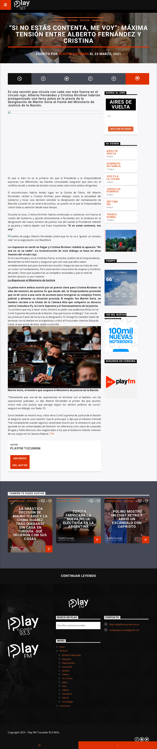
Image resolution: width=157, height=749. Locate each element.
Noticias (72, 20)
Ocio (64, 686)
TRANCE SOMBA (112, 215)
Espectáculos (16, 501)
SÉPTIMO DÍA (112, 203)
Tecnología (67, 701)
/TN (51, 433)
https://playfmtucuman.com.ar (124, 624)
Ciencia (65, 697)
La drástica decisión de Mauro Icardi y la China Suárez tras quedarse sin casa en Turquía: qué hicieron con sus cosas (30, 524)
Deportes (66, 659)
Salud (64, 682)
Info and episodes (120, 129)
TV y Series (67, 678)
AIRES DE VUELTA (112, 152)
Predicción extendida (121, 303)
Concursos (64, 705)
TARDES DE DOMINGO (114, 190)
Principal (97, 20)
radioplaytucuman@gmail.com (124, 630)
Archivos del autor (20, 462)
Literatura (66, 693)
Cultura (65, 690)
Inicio (62, 646)
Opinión (65, 670)
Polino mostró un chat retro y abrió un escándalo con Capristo (127, 519)
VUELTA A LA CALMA (113, 177)
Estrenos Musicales (71, 655)
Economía (67, 666)
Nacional (60, 20)
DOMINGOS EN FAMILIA (114, 165)
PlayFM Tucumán (74, 54)
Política (84, 20)
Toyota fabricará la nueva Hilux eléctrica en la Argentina (78, 519)
